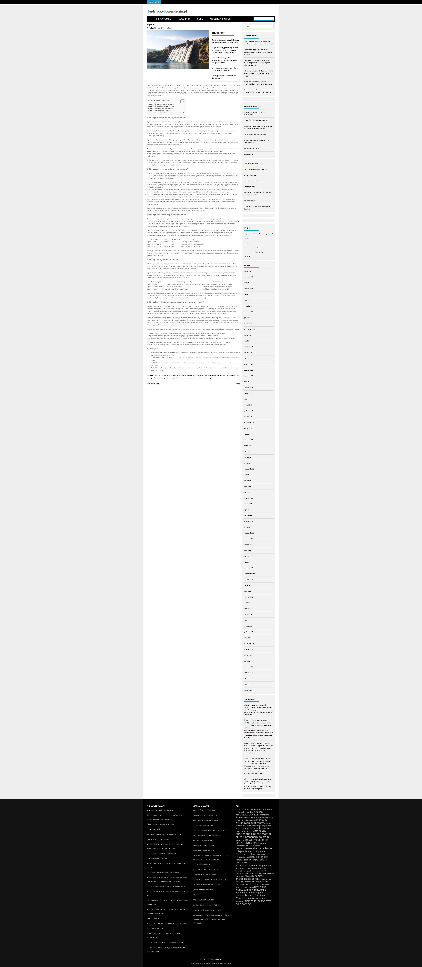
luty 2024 (246, 358)
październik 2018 (249, 574)
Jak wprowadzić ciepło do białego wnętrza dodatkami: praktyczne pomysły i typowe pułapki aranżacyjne (257, 63)
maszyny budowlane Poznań (251, 832)
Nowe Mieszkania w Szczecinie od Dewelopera (251, 844)
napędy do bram (259, 837)
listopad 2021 (248, 463)
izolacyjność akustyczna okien (256, 828)
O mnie (200, 19)
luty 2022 (246, 451)
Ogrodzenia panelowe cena (248, 854)
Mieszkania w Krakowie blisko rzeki (163, 352)
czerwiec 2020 (248, 492)
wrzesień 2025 (248, 312)
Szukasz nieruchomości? (202, 864)
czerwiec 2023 (248, 376)
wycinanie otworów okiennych (253, 895)
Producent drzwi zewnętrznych (257, 863)
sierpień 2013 (248, 690)
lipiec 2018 (247, 591)
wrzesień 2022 (248, 428)
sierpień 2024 (248, 335)
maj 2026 (246, 283)
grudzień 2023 (248, 364)
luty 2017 (246, 678)
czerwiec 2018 (248, 597)
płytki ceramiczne (252, 881)
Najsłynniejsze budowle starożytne (206, 905)
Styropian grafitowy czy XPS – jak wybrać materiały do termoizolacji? (167, 902)
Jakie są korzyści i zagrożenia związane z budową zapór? (166, 113)
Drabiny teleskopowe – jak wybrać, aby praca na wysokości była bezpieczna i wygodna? (165, 846)
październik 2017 (249, 643)
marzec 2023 (248, 393)
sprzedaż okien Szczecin (247, 884)
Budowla (154, 363)
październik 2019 (249, 533)
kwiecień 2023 (248, 387)
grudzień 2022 (248, 411)
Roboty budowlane (250, 175)
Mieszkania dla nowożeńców (253, 181)
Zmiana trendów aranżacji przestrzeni (255, 120)
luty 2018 (246, 620)
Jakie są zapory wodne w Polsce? (159, 110)
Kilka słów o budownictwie (203, 825)
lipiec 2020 (247, 486)
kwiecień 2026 (248, 288)
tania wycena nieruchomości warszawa (223, 378)
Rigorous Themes (225, 963)
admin (169, 28)
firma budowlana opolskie (260, 817)
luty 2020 (246, 510)
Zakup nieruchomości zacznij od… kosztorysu (210, 830)
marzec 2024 (248, 352)
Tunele (153, 368)
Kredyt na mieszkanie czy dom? (204, 875)
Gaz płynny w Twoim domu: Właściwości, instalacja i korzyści (166, 865)
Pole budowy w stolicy (155, 829)
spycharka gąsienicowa (172, 378)
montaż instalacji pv (233, 375)
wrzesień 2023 (248, 370)
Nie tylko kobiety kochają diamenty (160, 810)
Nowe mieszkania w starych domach (206, 820)
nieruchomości (240, 840)
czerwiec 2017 (248, 667)
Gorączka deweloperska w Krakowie (206, 835)
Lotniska (238, 384)
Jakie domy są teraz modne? (260, 743)
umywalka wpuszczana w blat (251, 888)
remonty (264, 881)
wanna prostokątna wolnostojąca (251, 891)
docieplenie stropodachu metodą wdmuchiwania (210, 375)
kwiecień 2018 (248, 608)
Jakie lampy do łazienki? (259, 705)
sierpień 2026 (248, 271)
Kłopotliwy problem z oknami (158, 839)
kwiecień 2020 (248, 498)
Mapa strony (184, 19)
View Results (259, 252)
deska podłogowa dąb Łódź (246, 812)
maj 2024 (246, 341)
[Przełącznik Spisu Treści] (181, 101)
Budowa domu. (248, 154)
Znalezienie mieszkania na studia (205, 815)
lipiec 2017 (247, 661)
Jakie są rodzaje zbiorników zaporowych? (161, 106)
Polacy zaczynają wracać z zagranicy (255, 134)
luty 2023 (246, 399)
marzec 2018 (248, 614)
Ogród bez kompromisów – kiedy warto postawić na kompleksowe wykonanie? (166, 911)
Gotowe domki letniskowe (202, 840)
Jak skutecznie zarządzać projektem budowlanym (166, 886)
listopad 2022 (248, 416)
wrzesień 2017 (248, 649)
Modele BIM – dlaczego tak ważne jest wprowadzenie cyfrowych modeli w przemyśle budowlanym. (167, 879)
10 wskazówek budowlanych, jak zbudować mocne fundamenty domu (166, 950)
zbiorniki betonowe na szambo (253, 902)
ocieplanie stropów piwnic (251, 851)
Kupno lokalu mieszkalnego (203, 900)
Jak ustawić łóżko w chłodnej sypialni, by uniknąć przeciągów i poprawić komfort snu (261, 761)
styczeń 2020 (248, 515)
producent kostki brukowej (249, 865)
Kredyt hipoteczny (249, 187)
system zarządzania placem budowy (199, 378)
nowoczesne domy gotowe (254, 848)
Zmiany (183, 318)
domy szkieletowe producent (249, 813)
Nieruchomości (159, 375)
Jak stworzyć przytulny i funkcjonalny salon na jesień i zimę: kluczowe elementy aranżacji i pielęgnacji (258, 73)
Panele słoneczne (153, 918)
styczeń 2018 (248, 626)
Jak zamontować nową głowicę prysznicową (163, 872)
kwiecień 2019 (248, 568)
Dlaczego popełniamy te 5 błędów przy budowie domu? (167, 924)
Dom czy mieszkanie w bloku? (203, 850)
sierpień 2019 (248, 544)
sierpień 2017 (248, 655)
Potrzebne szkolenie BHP (156, 929)
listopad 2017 (248, 638)
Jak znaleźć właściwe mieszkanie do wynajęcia (210, 880)
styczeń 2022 (248, 457)
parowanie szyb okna (259, 857)
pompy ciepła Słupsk (245, 860)
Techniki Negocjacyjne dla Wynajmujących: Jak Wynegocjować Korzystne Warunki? (224, 60)
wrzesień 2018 (248, 579)
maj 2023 (246, 382)
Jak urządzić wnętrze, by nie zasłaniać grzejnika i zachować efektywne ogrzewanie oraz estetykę (258, 52)
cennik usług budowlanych (265, 809)
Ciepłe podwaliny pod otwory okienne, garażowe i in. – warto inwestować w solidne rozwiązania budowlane (225, 50)
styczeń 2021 (248, 480)
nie (247, 244)
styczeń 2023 (248, 405)
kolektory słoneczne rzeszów (245, 831)
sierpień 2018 (248, 585)
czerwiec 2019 (248, 556)
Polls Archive (248, 256)
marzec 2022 (248, 446)
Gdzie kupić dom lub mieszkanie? (204, 810)
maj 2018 (246, 603)
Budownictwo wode (158, 357)
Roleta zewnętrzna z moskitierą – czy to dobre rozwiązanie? (164, 936)
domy (148, 325)
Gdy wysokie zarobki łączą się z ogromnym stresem (166, 834)
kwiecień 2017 (248, 673)
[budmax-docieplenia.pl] (150, 19)
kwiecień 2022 (248, 440)
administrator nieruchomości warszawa (181, 375)
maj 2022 (246, 434)
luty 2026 (246, 300)
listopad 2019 (248, 527)
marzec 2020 (248, 504)
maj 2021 (246, 475)
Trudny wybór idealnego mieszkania (160, 824)
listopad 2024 (248, 323)
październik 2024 (249, 329)
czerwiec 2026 (248, 277)
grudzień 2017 (248, 632)
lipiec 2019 (247, 550)
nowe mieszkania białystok (252, 841)
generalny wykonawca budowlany (251, 821)
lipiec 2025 (247, 318)
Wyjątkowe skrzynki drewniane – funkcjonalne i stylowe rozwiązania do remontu (165, 817)
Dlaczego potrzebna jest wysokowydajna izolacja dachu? (166, 893)
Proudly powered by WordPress (201, 963)
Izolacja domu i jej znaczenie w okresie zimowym (165, 943)
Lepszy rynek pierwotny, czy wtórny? (255, 169)
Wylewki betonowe (245, 898)
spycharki (184, 378)
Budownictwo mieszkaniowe (203, 845)
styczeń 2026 (248, 306)
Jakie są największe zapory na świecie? (161, 108)
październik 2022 (249, 422)
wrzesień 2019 (248, 539)
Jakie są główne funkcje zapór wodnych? (161, 104)
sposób (219, 342)
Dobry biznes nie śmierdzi (252, 148)
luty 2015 (246, 684)
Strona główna (163, 19)
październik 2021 (249, 469)
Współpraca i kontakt (220, 19)
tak (248, 238)
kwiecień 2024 (248, 347)
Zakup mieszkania (249, 201)
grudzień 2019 (248, 521)
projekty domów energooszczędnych (249, 877)
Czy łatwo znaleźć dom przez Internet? (207, 869)
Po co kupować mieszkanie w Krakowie (207, 910)
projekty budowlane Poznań (155, 378)
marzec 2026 (248, 294)
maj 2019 (246, 562)
